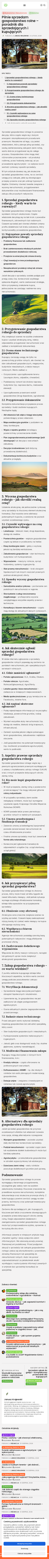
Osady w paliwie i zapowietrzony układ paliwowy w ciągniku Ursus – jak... (24, 1328)
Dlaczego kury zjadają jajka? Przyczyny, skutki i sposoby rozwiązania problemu (25, 1319)
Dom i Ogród (13, 1308)
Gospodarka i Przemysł (13, 1501)
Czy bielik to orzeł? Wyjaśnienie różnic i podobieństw (24, 1355)
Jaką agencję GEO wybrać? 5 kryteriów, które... (24, 1477)
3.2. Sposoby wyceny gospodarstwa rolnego (26, 120)
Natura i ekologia (15, 1299)
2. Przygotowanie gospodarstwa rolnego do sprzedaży (24, 91)
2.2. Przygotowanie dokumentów (21, 103)
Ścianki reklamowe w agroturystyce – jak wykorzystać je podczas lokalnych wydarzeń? (26, 1346)
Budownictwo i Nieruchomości (16, 13)
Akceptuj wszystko (24, 1544)
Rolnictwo (35, 13)
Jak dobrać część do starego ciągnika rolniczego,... (20, 1490)
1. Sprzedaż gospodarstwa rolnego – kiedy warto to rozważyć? (23, 78)
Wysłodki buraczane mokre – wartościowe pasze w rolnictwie (12, 1375)
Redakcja (15, 1443)
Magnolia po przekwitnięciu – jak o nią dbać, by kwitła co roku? (24, 1311)
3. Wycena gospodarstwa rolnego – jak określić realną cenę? (26, 108)
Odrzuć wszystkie (24, 1553)
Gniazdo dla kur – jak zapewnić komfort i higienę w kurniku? (25, 1303)
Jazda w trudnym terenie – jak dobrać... (21, 1464)
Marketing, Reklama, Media (19, 1341)
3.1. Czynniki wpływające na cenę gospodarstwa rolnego (21, 114)
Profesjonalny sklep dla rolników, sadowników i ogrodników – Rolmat (23, 1294)
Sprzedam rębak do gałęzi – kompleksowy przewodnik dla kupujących (36, 1373)
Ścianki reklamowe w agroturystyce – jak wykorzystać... (21, 1451)
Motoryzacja (9, 1462)
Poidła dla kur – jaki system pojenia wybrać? (23, 1336)
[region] (24, 1538)
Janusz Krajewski (22, 36)
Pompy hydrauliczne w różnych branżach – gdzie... (22, 1505)
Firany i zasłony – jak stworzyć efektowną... (22, 1437)
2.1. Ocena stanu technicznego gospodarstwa (20, 98)
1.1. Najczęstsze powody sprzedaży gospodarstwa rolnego (22, 85)
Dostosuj (24, 1548)
